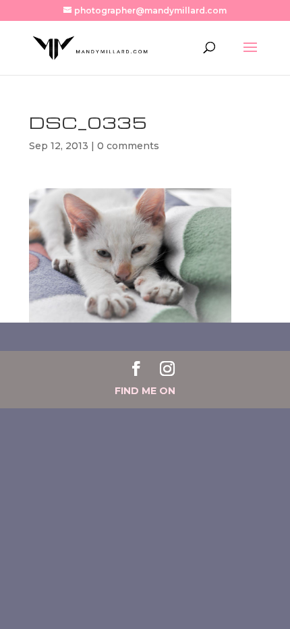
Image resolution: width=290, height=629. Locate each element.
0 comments (128, 146)
